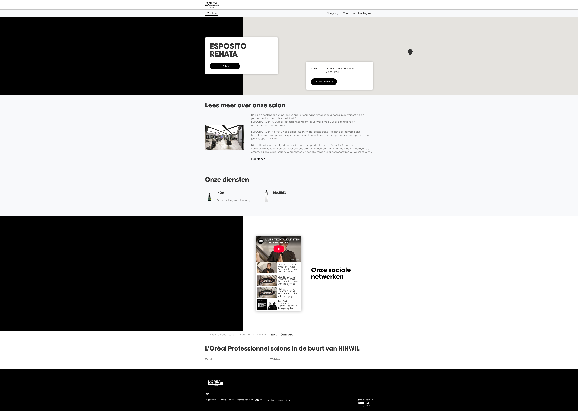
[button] (410, 52)
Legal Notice (211, 400)
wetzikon (275, 359)
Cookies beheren (244, 400)
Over (346, 13)
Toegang (332, 13)
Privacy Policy (227, 400)
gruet (208, 359)
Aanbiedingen (362, 13)
